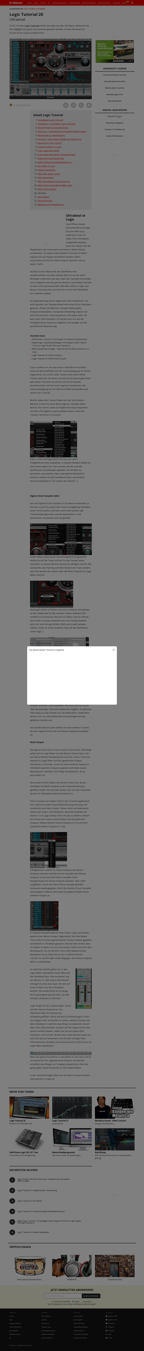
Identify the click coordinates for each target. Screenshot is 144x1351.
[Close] (114, 650)
